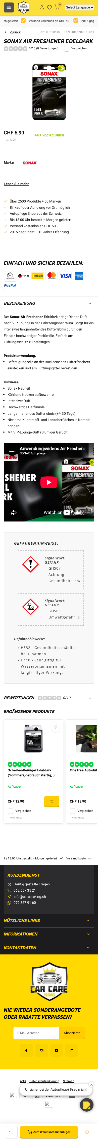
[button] (86, 1105)
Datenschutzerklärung (44, 1081)
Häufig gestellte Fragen (32, 884)
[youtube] (56, 1050)
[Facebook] (26, 1050)
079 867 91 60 (25, 902)
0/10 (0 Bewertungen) (43, 49)
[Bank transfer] (14, 1095)
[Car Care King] (23, 7)
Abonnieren (72, 1033)
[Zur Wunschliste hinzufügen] (56, 727)
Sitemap (68, 1081)
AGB (23, 1081)
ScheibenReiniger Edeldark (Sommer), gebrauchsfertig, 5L (32, 773)
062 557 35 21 (25, 890)
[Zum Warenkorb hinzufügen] (51, 801)
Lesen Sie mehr (16, 184)
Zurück (15, 32)
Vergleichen (79, 48)
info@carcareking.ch (30, 896)
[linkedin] (71, 1050)
